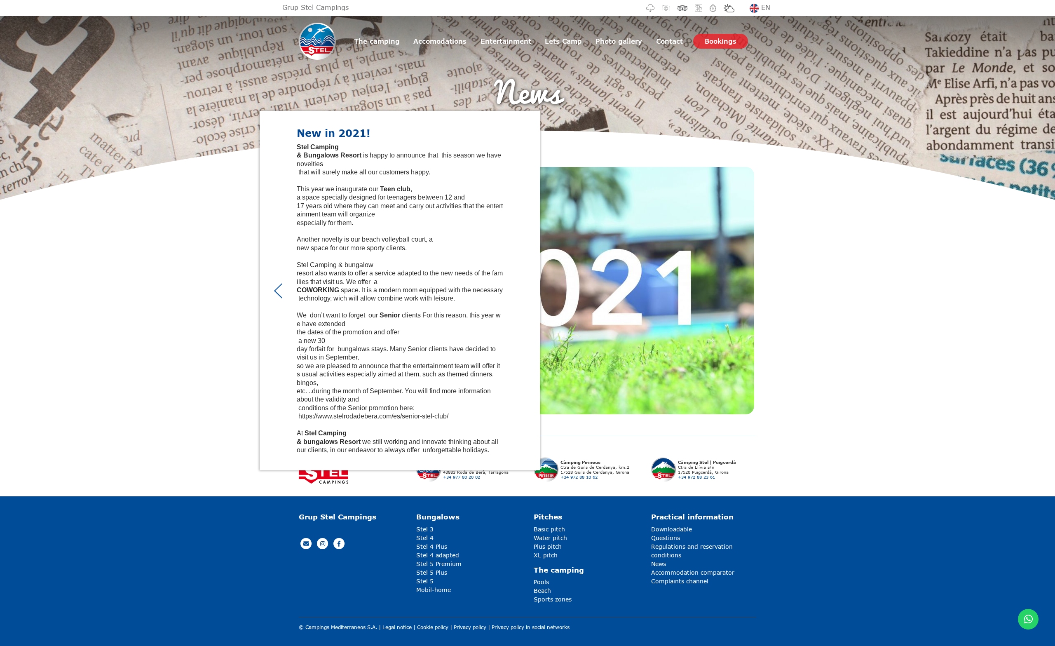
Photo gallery (618, 41)
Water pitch (550, 537)
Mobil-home (433, 589)
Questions (665, 537)
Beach (542, 590)
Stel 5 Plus (431, 572)
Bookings (720, 41)
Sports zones (553, 599)
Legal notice (397, 627)
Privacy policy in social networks (531, 627)
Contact (669, 41)
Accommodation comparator (692, 572)
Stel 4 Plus (431, 546)
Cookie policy (432, 627)
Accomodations (440, 41)
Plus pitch (548, 546)
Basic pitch (549, 529)
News (658, 563)
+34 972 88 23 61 (696, 477)
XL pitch (546, 555)
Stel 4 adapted (437, 555)
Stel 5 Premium (439, 563)
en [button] (764, 7)
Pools (541, 581)
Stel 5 (425, 581)
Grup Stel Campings (315, 7)
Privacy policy (470, 627)
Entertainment (506, 41)
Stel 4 (425, 537)
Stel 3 (425, 529)
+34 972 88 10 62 (579, 477)
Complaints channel (679, 581)
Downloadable (671, 529)
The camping (377, 41)
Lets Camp (563, 41)
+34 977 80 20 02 (461, 477)
